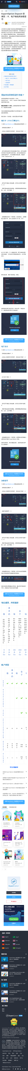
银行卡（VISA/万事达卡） (12, 78)
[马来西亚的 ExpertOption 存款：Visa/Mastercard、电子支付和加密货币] (19, 815)
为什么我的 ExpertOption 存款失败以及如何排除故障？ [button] (14, 788)
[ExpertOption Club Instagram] (22, 1069)
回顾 (7, 1055)
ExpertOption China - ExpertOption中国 (11, 1066)
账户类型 (6, 87)
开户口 (13, 897)
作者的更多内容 (12, 807)
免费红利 (14, 901)
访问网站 (14, 892)
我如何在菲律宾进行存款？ (10, 76)
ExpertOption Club (7, 1051)
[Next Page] (5, 869)
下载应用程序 (13, 1055)
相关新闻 (5, 807)
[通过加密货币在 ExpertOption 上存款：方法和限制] (7, 815)
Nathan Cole (9, 23)
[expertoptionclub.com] (7, 2)
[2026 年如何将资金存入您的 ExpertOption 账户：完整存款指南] (4, 999)
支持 (3, 1055)
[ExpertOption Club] (14, 1017)
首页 (2, 10)
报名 (3, 1058)
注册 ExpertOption (14, 6)
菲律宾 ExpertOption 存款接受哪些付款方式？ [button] (13, 772)
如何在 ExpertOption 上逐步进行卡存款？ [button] (13, 783)
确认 (19, 1055)
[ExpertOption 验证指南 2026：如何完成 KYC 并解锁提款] (4, 959)
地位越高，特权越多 (9, 84)
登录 (17, 1053)
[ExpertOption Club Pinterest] (24, 1069)
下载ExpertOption (7, 1062)
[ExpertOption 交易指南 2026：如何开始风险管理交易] (4, 966)
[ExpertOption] (14, 888)
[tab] (14, 773)
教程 (6, 10)
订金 (21, 1053)
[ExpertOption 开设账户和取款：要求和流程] (19, 835)
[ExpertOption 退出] (7, 835)
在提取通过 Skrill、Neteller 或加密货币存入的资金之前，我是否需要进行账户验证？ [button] (13, 794)
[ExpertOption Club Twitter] (15, 1069)
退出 (13, 1053)
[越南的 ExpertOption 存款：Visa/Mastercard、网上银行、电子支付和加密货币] (19, 854)
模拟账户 (10, 1060)
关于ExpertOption (17, 1051)
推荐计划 (16, 1060)
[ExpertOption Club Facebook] (12, 1069)
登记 (9, 1053)
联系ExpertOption (6, 1069)
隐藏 (13, 74)
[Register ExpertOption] (14, 913)
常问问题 (4, 1060)
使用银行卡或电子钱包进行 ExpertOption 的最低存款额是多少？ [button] (14, 778)
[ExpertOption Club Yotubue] (17, 1069)
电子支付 (8, 80)
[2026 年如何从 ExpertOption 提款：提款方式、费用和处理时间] (4, 973)
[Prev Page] (2, 869)
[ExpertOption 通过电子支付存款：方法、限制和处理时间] (7, 854)
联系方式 (16, 1058)
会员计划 (4, 1053)
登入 (23, 1055)
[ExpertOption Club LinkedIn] (19, 1069)
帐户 (7, 1058)
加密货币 (8, 82)
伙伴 (11, 1058)
